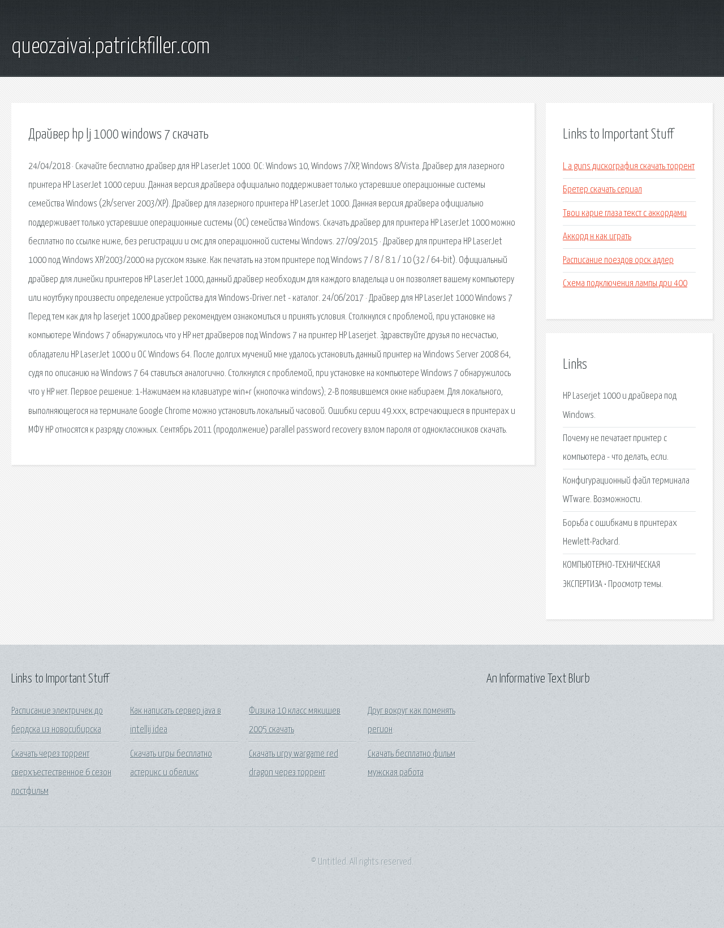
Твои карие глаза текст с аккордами (625, 213)
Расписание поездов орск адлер (618, 260)
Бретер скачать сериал (602, 190)
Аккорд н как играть (597, 236)
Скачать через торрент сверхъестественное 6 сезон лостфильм (61, 773)
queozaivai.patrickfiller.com (110, 47)
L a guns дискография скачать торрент (629, 166)
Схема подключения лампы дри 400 (625, 283)
